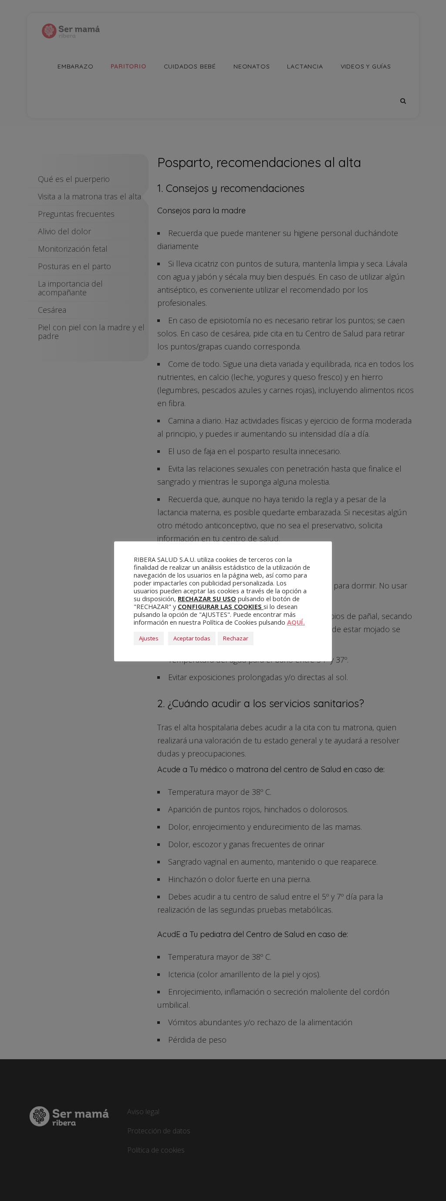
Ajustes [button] (149, 638)
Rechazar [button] (235, 638)
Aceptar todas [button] (191, 638)
